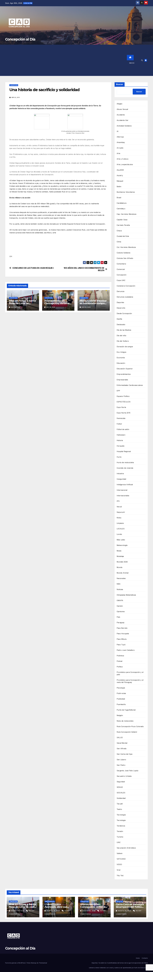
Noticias (120, 589)
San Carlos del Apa (124, 754)
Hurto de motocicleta (125, 462)
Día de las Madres (124, 330)
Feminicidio (121, 418)
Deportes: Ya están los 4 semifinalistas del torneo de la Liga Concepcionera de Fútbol (120, 963)
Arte (118, 153)
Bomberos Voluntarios (126, 192)
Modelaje (120, 556)
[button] (142, 60)
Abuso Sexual (122, 109)
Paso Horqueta (123, 634)
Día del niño (121, 335)
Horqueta (120, 446)
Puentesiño (121, 704)
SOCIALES (121, 793)
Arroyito (120, 148)
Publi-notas (121, 693)
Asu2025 (120, 170)
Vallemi (119, 853)
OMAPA (120, 600)
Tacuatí (120, 804)
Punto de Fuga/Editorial (126, 710)
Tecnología (121, 815)
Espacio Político (123, 396)
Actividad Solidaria (124, 126)
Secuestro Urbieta (124, 776)
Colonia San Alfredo (125, 258)
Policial (119, 661)
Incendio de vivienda (125, 468)
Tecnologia (121, 820)
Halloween (121, 435)
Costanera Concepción (126, 286)
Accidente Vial (122, 120)
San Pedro (121, 765)
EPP (118, 391)
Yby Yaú (120, 875)
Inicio (131, 63)
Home (138, 958)
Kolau (119, 518)
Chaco (119, 231)
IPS (118, 501)
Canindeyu (121, 209)
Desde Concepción (124, 313)
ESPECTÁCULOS (123, 402)
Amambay (121, 142)
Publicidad (121, 699)
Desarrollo (121, 308)
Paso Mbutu (122, 639)
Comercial (121, 269)
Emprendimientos (124, 374)
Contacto (145, 958)
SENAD (120, 787)
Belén (119, 186)
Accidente (121, 115)
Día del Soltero (123, 341)
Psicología (121, 688)
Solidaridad (121, 798)
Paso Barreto (122, 628)
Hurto (119, 457)
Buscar (119, 84)
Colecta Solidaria (123, 253)
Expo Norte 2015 (123, 413)
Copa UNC (121, 280)
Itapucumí (121, 512)
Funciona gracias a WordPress (15, 963)
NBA (119, 584)
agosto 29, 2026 (53, 910)
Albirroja (120, 137)
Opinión (120, 606)
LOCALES (120, 529)
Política (120, 667)
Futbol (119, 424)
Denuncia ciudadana (125, 297)
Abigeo (119, 104)
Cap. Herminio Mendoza (126, 214)
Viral (118, 870)
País (118, 617)
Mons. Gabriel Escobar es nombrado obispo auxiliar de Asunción (93, 303)
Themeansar (43, 963)
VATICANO (121, 859)
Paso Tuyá (121, 645)
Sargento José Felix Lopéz (127, 771)
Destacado (121, 324)
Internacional (122, 490)
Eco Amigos (121, 352)
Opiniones (121, 611)
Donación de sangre (125, 347)
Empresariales (122, 380)
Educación (121, 363)
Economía (121, 358)
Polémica (120, 656)
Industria (120, 473)
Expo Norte (121, 407)
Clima (119, 242)
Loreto (119, 534)
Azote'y (120, 175)
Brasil (119, 198)
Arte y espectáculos (125, 164)
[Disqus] (58, 344)
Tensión (120, 831)
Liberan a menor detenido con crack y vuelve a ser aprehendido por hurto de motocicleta (118, 967)
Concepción (13, 85)
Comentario (121, 264)
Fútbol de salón (123, 429)
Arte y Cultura (122, 159)
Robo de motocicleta (125, 721)
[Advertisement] (66, 60)
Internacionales (123, 496)
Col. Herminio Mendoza (126, 247)
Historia (120, 440)
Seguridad (121, 782)
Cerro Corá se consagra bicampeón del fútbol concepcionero (130, 907)
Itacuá (119, 507)
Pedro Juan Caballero (126, 650)
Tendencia (121, 826)
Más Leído (121, 540)
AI (117, 131)
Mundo (119, 567)
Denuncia (120, 291)
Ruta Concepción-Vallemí (127, 732)
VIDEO (119, 864)
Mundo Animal (122, 573)
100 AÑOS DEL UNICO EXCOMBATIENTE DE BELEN (84, 269)
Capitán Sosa (122, 220)
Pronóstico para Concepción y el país (130, 673)
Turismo (120, 837)
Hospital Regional (124, 451)
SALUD (120, 737)
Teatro (119, 809)
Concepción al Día (20, 39)
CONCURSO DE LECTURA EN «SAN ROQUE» (33, 268)
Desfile (119, 319)
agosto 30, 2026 (18, 910)
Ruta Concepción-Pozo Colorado (130, 726)
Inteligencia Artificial (125, 485)
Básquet (120, 181)
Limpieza (120, 523)
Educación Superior (125, 369)
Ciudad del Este (123, 236)
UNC (119, 842)
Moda (119, 551)
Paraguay (120, 622)
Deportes (120, 302)
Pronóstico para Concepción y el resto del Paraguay (130, 681)
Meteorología (122, 545)
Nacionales (121, 578)
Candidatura (121, 203)
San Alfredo (121, 748)
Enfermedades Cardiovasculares (130, 385)
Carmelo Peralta (123, 225)
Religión (120, 715)
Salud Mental (122, 743)
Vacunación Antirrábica (126, 848)
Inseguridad (121, 479)
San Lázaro (121, 760)
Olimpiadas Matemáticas (126, 595)
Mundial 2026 (122, 562)
